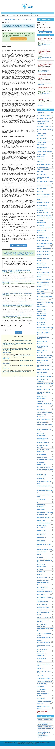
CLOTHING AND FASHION (44, 243)
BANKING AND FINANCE (44, 186)
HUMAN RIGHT (41, 454)
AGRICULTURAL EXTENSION (42, 143)
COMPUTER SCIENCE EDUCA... (43, 255)
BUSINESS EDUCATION (44, 215)
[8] (22, 92)
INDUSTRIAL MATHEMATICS (41, 463)
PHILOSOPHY (41, 572)
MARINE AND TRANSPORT (45, 512)
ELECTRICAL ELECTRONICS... (42, 319)
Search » (19, 332)
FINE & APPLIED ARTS (43, 369)
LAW (38, 502)
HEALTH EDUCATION (43, 422)
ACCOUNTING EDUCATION (45, 115)
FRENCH (39, 387)
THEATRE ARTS (42, 684)
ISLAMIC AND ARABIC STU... (43, 496)
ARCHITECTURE (42, 174)
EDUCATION (40, 299)
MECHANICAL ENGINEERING (41, 541)
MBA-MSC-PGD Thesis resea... (43, 707)
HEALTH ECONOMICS (43, 419)
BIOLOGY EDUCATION (43, 194)
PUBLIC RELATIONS (43, 607)
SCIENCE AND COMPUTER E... (45, 629)
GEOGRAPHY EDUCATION (45, 404)
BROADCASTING (42, 205)
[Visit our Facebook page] (29, 13)
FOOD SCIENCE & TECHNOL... (42, 380)
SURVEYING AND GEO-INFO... (44, 672)
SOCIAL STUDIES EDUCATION (42, 650)
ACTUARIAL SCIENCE (43, 118)
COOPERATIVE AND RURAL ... (43, 259)
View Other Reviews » (18, 376)
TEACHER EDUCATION (43, 678)
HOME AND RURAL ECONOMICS (42, 439)
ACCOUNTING (41, 113)
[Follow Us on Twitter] (31, 13)
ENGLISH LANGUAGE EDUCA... (43, 333)
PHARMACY (40, 569)
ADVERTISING (41, 124)
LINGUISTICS (41, 509)
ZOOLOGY (40, 704)
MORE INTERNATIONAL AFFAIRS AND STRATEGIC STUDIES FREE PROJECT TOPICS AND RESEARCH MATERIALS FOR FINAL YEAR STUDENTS (19, 253)
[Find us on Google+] (34, 13)
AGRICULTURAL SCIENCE (44, 152)
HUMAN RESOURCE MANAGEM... (43, 450)
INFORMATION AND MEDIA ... (45, 470)
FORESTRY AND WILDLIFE (45, 384)
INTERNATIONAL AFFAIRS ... (45, 487)
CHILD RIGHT (41, 235)
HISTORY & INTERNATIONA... (42, 434)
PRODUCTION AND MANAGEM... (42, 588)
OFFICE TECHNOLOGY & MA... (44, 561)
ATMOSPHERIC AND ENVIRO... (43, 178)
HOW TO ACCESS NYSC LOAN (44, 726)
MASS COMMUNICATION (44, 523)
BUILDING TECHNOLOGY (44, 208)
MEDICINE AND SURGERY (44, 549)
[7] (9, 84)
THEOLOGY (40, 686)
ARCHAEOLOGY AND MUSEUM (43, 170)
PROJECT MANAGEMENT (44, 592)
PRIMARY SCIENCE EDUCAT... (42, 583)
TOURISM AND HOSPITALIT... (41, 690)
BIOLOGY (40, 191)
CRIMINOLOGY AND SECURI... (43, 268)
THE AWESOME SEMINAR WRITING (43, 736)
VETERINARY (41, 698)
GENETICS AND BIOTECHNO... (41, 397)
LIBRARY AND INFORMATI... (41, 506)
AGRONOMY (40, 159)
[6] (30, 80)
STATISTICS (40, 668)
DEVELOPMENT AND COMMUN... (43, 286)
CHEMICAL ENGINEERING (41, 221)
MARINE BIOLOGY (42, 515)
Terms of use (34, 743)
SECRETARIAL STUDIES (44, 638)
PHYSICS (40, 574)
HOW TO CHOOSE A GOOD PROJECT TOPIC (43, 733)
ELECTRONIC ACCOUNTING (41, 323)
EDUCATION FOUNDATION (45, 302)
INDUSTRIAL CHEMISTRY (44, 460)
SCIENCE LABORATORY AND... (44, 634)
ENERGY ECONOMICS (43, 330)
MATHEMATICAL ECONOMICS (42, 526)
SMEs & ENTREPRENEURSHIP (43, 641)
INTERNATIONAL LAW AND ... (45, 491)
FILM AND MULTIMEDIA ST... (44, 366)
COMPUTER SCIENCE (43, 251)
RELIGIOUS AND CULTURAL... (42, 625)
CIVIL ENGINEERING (43, 240)
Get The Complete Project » (18, 245)
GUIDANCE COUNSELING (44, 412)
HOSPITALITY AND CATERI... (42, 446)
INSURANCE (40, 479)
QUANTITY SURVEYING (44, 617)
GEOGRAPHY (41, 401)
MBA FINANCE (41, 537)
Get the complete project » (18, 39)
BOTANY (39, 200)
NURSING (40, 557)
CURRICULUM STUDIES (44, 279)
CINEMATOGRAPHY (43, 238)
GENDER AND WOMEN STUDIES (44, 393)
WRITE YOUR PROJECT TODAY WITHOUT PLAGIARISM (44, 723)
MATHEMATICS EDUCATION (41, 534)
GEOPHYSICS (41, 409)
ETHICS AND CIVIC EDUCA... (42, 361)
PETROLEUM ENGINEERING (41, 565)
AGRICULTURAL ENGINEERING (42, 139)
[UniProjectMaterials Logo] (27, 6)
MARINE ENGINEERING (44, 517)
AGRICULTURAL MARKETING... (42, 148)
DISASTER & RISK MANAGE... (42, 290)
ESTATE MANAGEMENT (44, 358)
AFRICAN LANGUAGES (44, 126)
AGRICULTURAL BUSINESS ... (45, 130)
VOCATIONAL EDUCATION (44, 701)
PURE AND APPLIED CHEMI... (43, 613)
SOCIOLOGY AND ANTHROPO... (42, 655)
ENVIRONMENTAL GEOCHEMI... (42, 347)
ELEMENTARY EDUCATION (45, 327)
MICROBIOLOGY (42, 552)
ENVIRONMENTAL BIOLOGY (42, 342)
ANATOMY (40, 162)
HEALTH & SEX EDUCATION (41, 415)
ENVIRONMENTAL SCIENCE (45, 355)
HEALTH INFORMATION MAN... (44, 430)
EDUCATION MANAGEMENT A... (42, 305)
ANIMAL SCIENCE (42, 167)
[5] (29, 76)
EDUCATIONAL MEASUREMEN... (42, 314)
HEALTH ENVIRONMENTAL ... (45, 425)
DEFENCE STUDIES (43, 282)
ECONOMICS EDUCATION (44, 296)
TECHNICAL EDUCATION (44, 681)
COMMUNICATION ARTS (44, 249)
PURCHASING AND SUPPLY (45, 610)
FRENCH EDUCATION (43, 389)
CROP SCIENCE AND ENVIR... (43, 276)
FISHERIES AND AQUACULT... (42, 373)
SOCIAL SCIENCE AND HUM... (44, 646)
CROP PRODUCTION (43, 272)
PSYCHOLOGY (41, 594)
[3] (28, 66)
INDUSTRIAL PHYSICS (43, 467)
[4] (24, 72)
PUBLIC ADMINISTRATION (42, 601)
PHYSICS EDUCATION (43, 577)
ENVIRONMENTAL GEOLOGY (42, 351)
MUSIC (39, 555)
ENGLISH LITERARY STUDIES (43, 338)
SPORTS (39, 661)
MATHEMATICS (41, 530)
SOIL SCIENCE (41, 658)
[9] (11, 142)
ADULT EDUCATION (43, 121)
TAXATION (40, 676)
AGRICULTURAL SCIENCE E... (42, 155)
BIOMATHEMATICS (42, 197)
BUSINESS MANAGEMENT (45, 218)
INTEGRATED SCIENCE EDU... (44, 482)
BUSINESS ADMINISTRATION (42, 211)
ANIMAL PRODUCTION (43, 164)
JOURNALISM (41, 499)
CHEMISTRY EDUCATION (44, 228)
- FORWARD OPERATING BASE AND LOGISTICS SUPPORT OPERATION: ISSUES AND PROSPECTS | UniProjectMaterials (29, 743)
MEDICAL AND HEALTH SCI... (44, 545)
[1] (34, 61)
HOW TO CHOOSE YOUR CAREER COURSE (45, 720)
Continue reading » (22, 278)
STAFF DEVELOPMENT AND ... (44, 665)
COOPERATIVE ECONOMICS (41, 264)
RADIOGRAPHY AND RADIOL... (43, 621)
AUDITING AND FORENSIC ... (45, 182)
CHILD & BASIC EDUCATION (41, 231)
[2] (34, 64)
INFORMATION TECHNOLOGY (41, 475)
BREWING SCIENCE (43, 202)
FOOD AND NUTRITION (44, 377)
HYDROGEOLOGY (42, 457)
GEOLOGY (40, 406)
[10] (26, 174)
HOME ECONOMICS (43, 443)
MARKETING (41, 520)
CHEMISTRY (40, 225)
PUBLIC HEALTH (42, 604)
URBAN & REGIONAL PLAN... (43, 694)
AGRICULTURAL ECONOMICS (42, 134)
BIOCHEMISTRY (41, 189)
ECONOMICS (41, 294)
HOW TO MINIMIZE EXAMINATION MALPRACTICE (45, 729)
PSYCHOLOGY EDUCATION (45, 597)
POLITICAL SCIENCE (43, 580)
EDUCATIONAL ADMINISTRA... (41, 310)
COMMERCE (40, 246)
